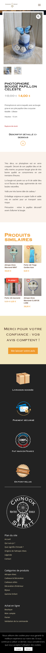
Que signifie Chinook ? (14, 547)
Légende (8, 555)
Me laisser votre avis (23, 350)
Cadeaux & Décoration (14, 578)
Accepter (18, 649)
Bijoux (7, 590)
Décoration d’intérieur (14, 586)
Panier (7, 617)
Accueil (8, 539)
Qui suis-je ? (10, 543)
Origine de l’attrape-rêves (15, 551)
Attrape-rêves (10, 574)
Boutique (8, 609)
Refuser (28, 649)
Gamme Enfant (11, 594)
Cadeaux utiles (11, 582)
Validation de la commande (16, 621)
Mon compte (10, 613)
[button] (38, 16)
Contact (8, 559)
